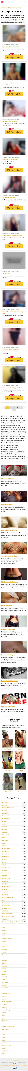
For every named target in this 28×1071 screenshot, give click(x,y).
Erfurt (3, 1034)
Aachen (4, 1004)
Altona (4, 865)
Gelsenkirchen (6, 993)
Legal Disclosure (4, 1065)
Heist (3, 843)
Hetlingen (5, 870)
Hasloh (4, 824)
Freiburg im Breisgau (8, 1026)
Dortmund (4, 944)
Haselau (4, 875)
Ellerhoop (5, 829)
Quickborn (5, 832)
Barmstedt (5, 889)
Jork (3, 900)
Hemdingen (5, 856)
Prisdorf (4, 810)
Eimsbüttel (5, 854)
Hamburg (5, 881)
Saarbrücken (5, 1051)
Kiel (3, 1018)
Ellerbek (4, 805)
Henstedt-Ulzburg (7, 908)
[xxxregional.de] (2, 3)
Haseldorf (5, 884)
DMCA (20, 1065)
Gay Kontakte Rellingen (9, 556)
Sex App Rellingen (8, 706)
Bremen (4, 952)
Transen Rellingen (8, 655)
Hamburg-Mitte (6, 886)
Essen (3, 946)
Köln (3, 936)
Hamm (3, 1048)
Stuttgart (4, 941)
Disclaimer (25, 1065)
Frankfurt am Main (7, 938)
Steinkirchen (5, 905)
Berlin (3, 927)
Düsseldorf (5, 949)
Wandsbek (5, 911)
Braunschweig (6, 1010)
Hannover (4, 955)
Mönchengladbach (7, 1001)
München (4, 933)
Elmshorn (5, 894)
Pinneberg (5, 802)
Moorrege (5, 840)
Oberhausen (5, 1029)
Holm (3, 837)
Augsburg (4, 999)
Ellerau (4, 862)
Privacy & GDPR (12, 1065)
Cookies (17, 1065)
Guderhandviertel (7, 913)
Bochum (4, 971)
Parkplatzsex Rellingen (9, 681)
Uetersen (5, 859)
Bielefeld (4, 977)
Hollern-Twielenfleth (8, 916)
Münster (4, 996)
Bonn (3, 979)
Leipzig (4, 963)
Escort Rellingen (7, 478)
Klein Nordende (6, 873)
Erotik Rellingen (7, 605)
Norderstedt (5, 835)
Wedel (4, 846)
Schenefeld (5, 816)
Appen (4, 821)
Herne (3, 1053)
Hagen (3, 1040)
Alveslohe (5, 892)
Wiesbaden (5, 988)
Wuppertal (5, 974)
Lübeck (4, 1032)
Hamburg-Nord (6, 848)
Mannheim (5, 982)
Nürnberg (4, 966)
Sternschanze (6, 867)
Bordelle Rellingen (8, 629)
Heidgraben (5, 851)
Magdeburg (5, 1021)
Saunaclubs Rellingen (9, 530)
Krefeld (4, 1012)
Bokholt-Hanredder (7, 897)
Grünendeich (6, 903)
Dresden (4, 969)
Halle (3, 1015)
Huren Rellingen (7, 504)
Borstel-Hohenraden (8, 808)
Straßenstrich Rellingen (9, 582)
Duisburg (4, 960)
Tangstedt (5, 919)
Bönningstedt (6, 818)
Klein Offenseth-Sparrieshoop (10, 922)
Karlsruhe (4, 985)
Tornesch (5, 826)
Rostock (4, 1037)
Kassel (4, 1043)
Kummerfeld (5, 813)
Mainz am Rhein (6, 1045)
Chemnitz (4, 1007)
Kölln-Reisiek (6, 878)
